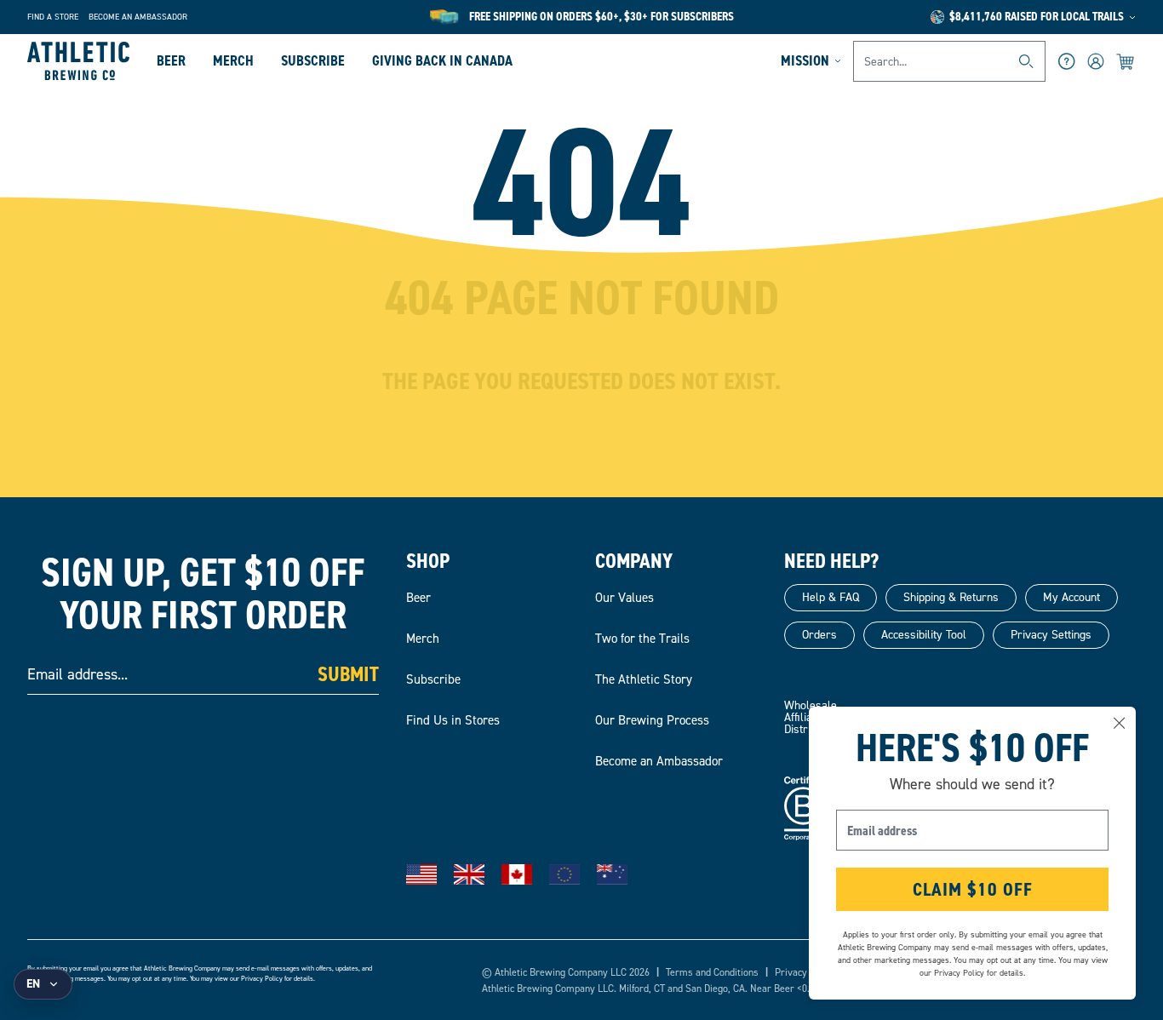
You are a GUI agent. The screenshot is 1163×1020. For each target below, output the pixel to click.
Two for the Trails (642, 638)
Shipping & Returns (951, 597)
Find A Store (52, 16)
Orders (819, 635)
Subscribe (313, 60)
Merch (233, 60)
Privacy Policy (262, 978)
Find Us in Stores (453, 720)
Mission (805, 60)
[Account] (1095, 61)
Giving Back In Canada (442, 60)
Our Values (624, 597)
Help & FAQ (830, 597)
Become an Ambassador (138, 16)
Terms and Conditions (712, 972)
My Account (1071, 597)
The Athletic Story (643, 679)
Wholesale (810, 705)
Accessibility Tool (923, 635)
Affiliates (806, 717)
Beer (171, 60)
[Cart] (1126, 61)
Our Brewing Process (652, 720)
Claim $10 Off (973, 889)
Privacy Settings (1051, 635)
